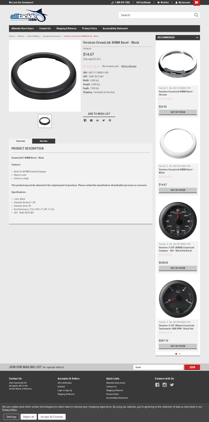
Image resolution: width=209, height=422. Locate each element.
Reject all (28, 417)
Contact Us (45, 28)
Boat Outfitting (34, 36)
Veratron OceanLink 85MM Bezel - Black (81, 36)
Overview (20, 141)
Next (197, 38)
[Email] (91, 120)
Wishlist (165, 2)
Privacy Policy (89, 28)
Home (11, 36)
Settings (11, 417)
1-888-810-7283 (122, 2)
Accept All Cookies (52, 417)
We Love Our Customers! (21, 2)
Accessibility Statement (115, 28)
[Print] (97, 120)
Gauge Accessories (51, 36)
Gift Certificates (65, 383)
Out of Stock (178, 112)
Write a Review (129, 66)
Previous (194, 38)
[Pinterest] (110, 120)
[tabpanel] (178, 80)
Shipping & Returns (66, 28)
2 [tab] (179, 354)
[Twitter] (103, 120)
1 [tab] (176, 354)
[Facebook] (85, 120)
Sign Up (68, 390)
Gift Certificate (143, 2)
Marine (21, 36)
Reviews (44, 141)
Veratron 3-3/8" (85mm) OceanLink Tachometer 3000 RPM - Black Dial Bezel (176, 328)
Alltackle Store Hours (22, 28)
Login (60, 390)
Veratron (162, 88)
